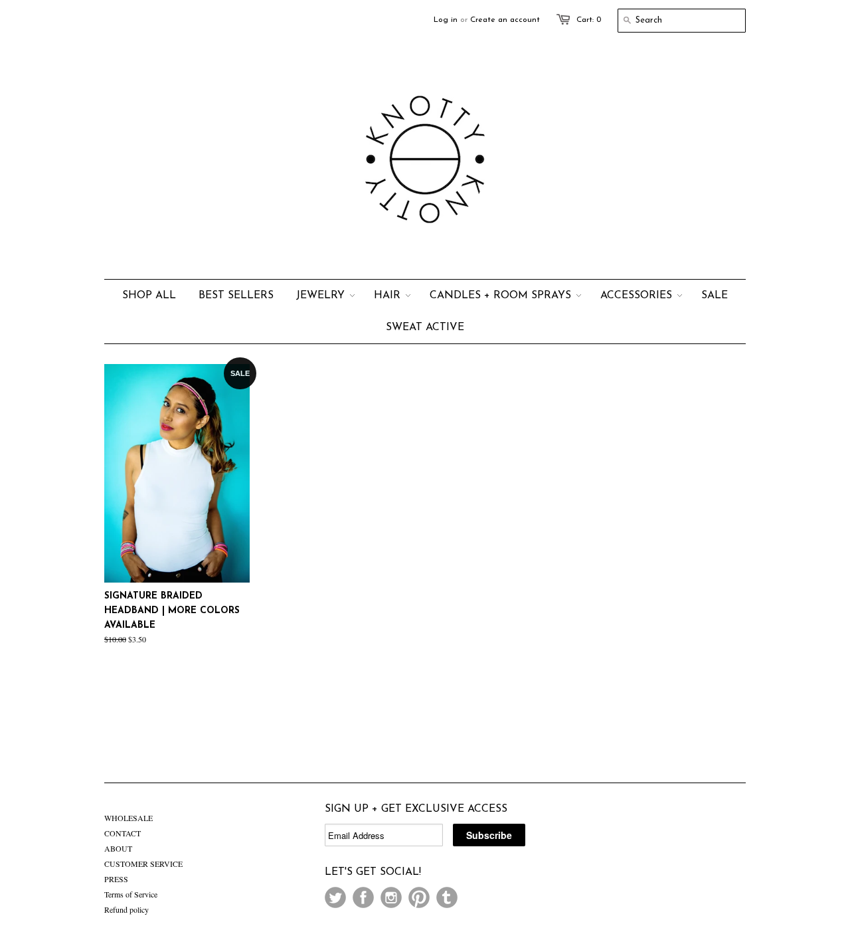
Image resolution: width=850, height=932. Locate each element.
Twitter (335, 897)
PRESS (116, 879)
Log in (446, 20)
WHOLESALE (128, 817)
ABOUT (118, 848)
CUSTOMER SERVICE (143, 863)
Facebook (363, 897)
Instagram (391, 897)
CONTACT (122, 833)
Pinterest (419, 897)
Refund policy (126, 909)
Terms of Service (130, 894)
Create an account (505, 20)
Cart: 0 (588, 20)
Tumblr (447, 897)
